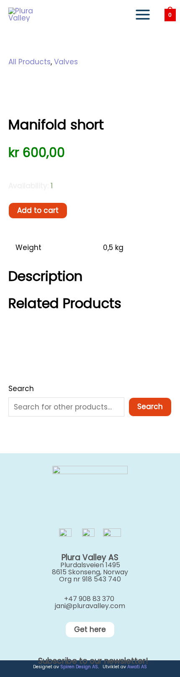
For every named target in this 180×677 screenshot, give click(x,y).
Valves (66, 62)
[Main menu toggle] (142, 14)
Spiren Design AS (79, 667)
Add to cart (38, 210)
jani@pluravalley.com (90, 606)
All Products (29, 62)
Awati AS (137, 667)
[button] (90, 629)
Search (21, 388)
